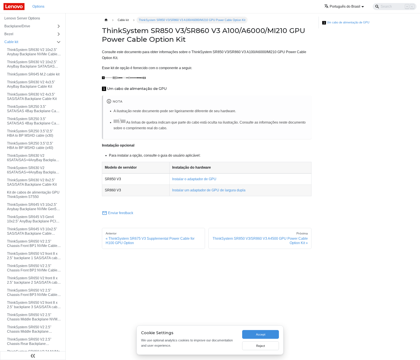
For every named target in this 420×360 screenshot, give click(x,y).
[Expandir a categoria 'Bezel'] (58, 34)
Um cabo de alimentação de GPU (346, 22)
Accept (260, 334)
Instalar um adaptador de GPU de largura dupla (208, 190)
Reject (260, 346)
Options (38, 6)
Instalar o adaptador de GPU (194, 179)
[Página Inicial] (106, 20)
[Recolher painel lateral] (33, 355)
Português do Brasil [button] (345, 6)
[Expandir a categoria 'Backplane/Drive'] (58, 26)
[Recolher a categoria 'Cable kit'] (58, 41)
